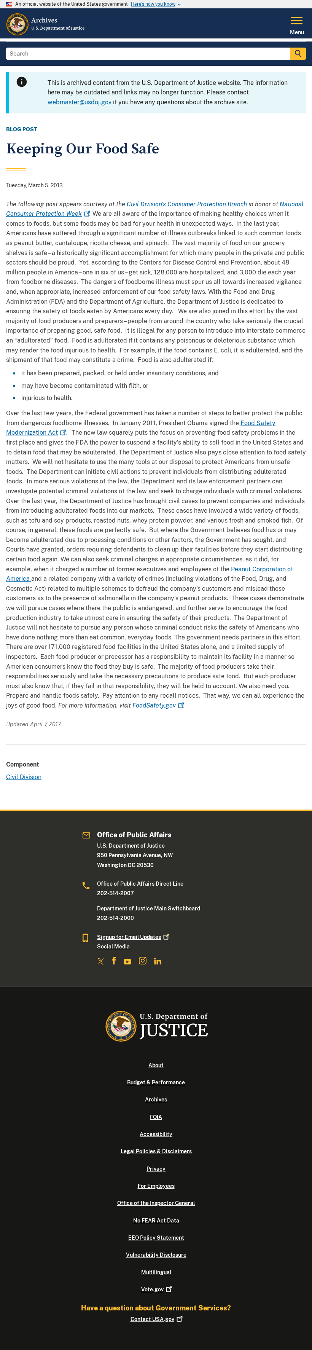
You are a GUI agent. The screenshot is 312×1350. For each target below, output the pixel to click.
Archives (156, 1100)
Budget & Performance (156, 1082)
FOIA (156, 1117)
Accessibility (156, 1134)
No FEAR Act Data (156, 1221)
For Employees (156, 1186)
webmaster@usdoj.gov (79, 102)
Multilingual (156, 1272)
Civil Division (23, 777)
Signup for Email (129, 937)
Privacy (156, 1169)
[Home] (46, 34)
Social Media (113, 947)
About (156, 1065)
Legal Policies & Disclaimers (156, 1151)
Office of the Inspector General (156, 1203)
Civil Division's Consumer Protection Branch (187, 204)
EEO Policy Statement (156, 1238)
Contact (152, 1319)
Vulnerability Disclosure (156, 1255)
